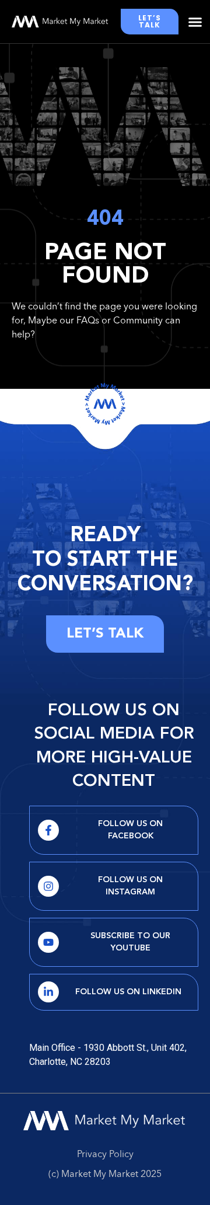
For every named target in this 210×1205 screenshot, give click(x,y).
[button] (195, 22)
